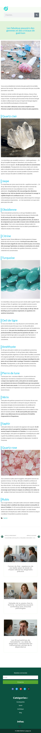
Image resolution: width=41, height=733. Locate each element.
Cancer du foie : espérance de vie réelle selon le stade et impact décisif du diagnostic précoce (20, 568)
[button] (19, 726)
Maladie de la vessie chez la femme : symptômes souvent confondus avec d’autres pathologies (20, 605)
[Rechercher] (36, 15)
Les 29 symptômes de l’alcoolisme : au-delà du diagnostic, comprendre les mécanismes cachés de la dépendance (20, 643)
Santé (5, 518)
